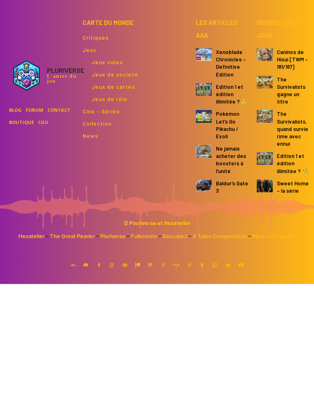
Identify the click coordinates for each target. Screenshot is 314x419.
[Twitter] (228, 265)
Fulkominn (144, 236)
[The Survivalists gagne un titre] (265, 82)
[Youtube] (241, 265)
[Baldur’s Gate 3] (204, 186)
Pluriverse (113, 236)
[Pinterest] (163, 265)
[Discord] (85, 265)
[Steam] (176, 265)
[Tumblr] (202, 265)
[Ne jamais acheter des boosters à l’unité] (204, 151)
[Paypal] (150, 265)
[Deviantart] (73, 265)
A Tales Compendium (220, 236)
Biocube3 (175, 236)
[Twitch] (215, 265)
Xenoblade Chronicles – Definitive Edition (231, 63)
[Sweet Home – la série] (265, 186)
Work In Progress (274, 236)
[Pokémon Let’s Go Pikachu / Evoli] (204, 116)
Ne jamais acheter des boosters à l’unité (231, 159)
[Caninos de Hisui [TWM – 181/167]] (265, 54)
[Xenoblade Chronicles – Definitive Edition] (204, 54)
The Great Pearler (72, 236)
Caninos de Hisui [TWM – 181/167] (292, 59)
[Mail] (124, 265)
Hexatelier (31, 236)
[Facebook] (98, 265)
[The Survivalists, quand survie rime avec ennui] (265, 116)
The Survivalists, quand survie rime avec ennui (292, 128)
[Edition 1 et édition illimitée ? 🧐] (204, 89)
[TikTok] (189, 265)
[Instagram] (112, 265)
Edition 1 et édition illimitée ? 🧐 (231, 94)
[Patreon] (137, 265)
